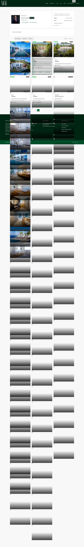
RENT (65, 3)
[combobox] (70, 39)
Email (20, 72)
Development (17, 38)
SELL (61, 3)
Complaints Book (64, 131)
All (12, 38)
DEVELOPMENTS (71, 3)
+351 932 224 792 (32, 22)
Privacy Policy (63, 123)
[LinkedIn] (54, 25)
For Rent (24, 38)
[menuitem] (81, 3)
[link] (20, 49)
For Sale (30, 38)
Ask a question (25, 22)
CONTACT (77, 3)
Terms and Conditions (65, 125)
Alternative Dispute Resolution (66, 129)
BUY (57, 3)
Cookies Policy (63, 127)
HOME (47, 3)
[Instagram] (56, 25)
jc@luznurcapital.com (68, 20)
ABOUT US (52, 3)
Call (13, 72)
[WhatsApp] (58, 25)
